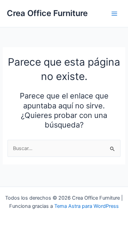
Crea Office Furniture (47, 13)
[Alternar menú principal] (114, 13)
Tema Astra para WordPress (86, 206)
